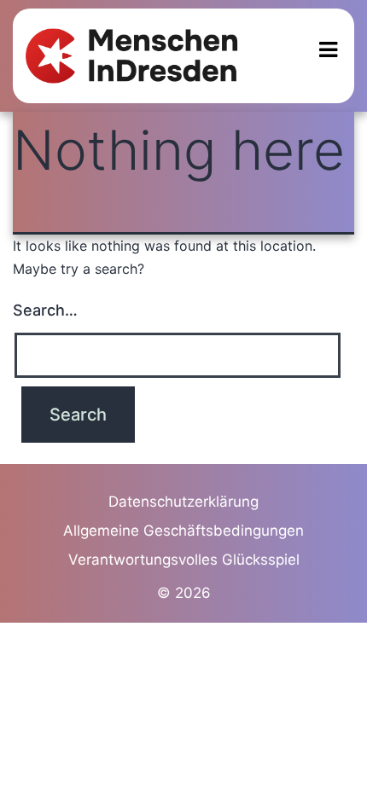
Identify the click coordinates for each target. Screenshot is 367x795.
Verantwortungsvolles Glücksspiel (184, 559)
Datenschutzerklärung (183, 501)
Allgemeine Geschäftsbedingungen (183, 530)
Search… (45, 310)
